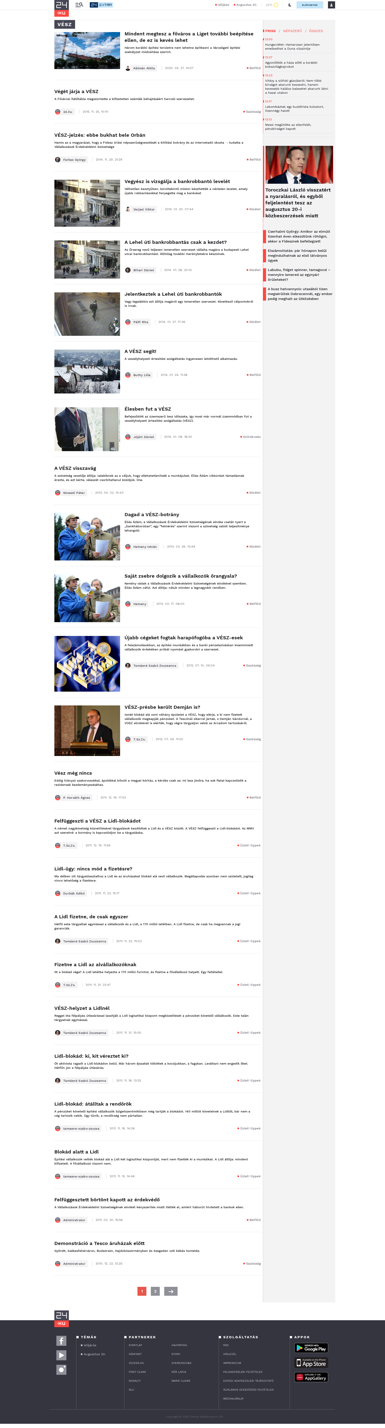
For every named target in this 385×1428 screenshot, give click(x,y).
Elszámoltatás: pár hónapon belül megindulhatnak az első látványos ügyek (297, 256)
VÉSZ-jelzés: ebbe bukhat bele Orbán (99, 135)
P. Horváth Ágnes (76, 797)
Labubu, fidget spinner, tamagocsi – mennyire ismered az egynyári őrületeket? (299, 275)
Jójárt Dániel (143, 437)
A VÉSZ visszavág (75, 468)
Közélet (255, 209)
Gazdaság (253, 111)
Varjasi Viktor (144, 209)
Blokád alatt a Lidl (76, 1152)
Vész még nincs (73, 773)
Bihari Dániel (143, 270)
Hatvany (139, 604)
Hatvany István (145, 546)
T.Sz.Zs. (139, 739)
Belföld (255, 68)
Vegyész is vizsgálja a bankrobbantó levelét (177, 181)
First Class (137, 1371)
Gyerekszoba (181, 1363)
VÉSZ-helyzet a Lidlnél (82, 1008)
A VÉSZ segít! (140, 351)
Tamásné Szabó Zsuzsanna (154, 665)
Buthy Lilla (141, 375)
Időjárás (223, 4)
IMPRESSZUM (232, 1363)
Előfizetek (310, 5)
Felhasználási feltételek (242, 1371)
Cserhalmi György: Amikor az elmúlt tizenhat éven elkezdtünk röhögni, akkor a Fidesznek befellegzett (299, 236)
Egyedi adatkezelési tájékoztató (248, 1380)
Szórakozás (252, 436)
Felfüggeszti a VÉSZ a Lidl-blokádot (97, 821)
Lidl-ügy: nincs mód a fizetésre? (93, 869)
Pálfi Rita (140, 322)
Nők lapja (179, 1371)
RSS (226, 1345)
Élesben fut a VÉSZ (148, 409)
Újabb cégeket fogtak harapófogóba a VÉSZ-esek (184, 637)
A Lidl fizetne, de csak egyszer (91, 916)
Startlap (135, 1345)
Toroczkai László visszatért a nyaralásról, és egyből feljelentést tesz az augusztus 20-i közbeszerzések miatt (298, 202)
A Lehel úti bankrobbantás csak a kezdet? (176, 242)
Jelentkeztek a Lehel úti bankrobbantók (173, 294)
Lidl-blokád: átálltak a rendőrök (93, 1104)
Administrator (74, 1220)
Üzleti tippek (250, 845)
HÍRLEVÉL (229, 1354)
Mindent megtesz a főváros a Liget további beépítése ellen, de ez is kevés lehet (189, 37)
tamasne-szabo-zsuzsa (81, 1128)
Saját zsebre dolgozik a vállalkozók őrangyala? (181, 576)
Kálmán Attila (144, 68)
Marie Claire (181, 1380)
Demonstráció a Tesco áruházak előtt (99, 1243)
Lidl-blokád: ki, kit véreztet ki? (91, 1056)
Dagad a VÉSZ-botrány (152, 514)
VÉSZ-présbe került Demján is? (162, 707)
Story (176, 1354)
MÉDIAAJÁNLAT (233, 1398)
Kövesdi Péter (74, 493)
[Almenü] (79, 5)
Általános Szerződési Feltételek (248, 1389)
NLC (131, 1389)
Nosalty (135, 1380)
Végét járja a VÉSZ (76, 91)
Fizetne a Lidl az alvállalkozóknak (95, 964)
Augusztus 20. (246, 4)
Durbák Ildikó (74, 893)
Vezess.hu (136, 1363)
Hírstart (135, 1354)
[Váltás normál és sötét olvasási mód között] (290, 5)
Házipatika (179, 1345)
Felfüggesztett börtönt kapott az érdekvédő (107, 1199)
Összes (316, 31)
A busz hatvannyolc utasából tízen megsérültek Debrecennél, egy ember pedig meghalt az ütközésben (300, 294)
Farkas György (74, 159)
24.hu (67, 112)
